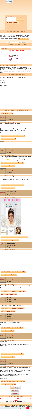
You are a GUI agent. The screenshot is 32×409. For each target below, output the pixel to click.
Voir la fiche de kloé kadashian (9, 274)
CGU (9, 405)
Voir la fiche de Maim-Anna (8, 188)
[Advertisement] (12, 9)
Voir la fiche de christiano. (7, 330)
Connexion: (9, 16)
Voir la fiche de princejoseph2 (8, 138)
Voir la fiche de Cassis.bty (7, 165)
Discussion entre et (13, 135)
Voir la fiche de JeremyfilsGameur (9, 240)
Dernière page (15, 393)
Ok (27, 408)
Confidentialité (14, 405)
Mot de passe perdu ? (12, 22)
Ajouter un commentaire (7, 113)
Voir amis (19, 56)
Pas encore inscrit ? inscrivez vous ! (16, 401)
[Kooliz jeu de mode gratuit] (9, 3)
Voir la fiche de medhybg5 (7, 356)
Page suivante (15, 390)
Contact (5, 405)
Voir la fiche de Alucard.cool (8, 311)
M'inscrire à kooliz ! (23, 38)
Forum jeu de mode (24, 405)
